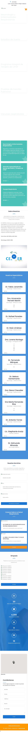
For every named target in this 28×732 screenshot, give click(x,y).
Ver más (14, 547)
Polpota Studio (21, 728)
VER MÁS (5, 180)
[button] (14, 662)
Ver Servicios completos (14, 503)
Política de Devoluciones (14, 725)
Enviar (14, 716)
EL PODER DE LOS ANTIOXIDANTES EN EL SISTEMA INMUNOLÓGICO (14, 525)
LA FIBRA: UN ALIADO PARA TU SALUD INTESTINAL (13, 538)
